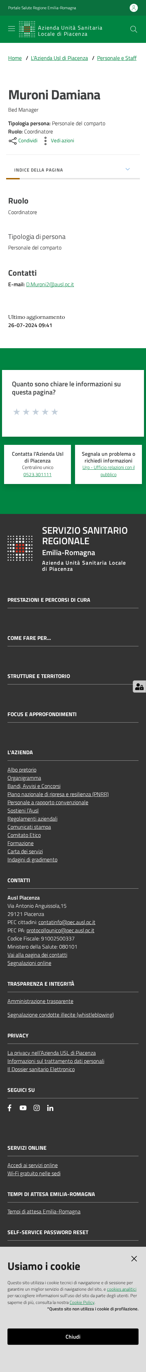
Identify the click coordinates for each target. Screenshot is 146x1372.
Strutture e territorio (38, 676)
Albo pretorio (21, 769)
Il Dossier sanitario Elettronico (41, 1069)
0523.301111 (37, 474)
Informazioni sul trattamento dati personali (55, 1061)
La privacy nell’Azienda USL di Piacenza (51, 1053)
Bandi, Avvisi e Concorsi (33, 786)
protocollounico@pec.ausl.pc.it (60, 930)
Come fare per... (29, 638)
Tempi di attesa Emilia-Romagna (43, 1211)
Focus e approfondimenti (42, 714)
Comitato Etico (24, 835)
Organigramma (24, 778)
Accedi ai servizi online (32, 1165)
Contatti (18, 880)
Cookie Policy (82, 1302)
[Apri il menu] (11, 29)
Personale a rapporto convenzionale (47, 802)
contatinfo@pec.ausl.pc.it (66, 922)
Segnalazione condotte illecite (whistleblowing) (60, 1015)
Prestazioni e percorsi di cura (48, 600)
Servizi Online (27, 1148)
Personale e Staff (116, 58)
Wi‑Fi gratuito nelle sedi (33, 1173)
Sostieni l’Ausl (23, 810)
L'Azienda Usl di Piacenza (59, 58)
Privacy (18, 1035)
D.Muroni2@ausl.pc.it (50, 284)
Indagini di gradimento (32, 859)
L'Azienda (20, 752)
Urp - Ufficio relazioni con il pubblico (109, 471)
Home (15, 58)
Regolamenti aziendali (32, 818)
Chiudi (73, 1337)
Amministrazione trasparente (40, 1001)
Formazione (20, 843)
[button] (134, 29)
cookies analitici (121, 1289)
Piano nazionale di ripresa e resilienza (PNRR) (58, 794)
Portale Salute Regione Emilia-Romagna (42, 8)
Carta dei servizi (25, 851)
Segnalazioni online (29, 963)
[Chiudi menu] (121, 13)
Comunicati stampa (29, 827)
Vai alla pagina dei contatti (37, 955)
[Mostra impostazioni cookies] (139, 686)
